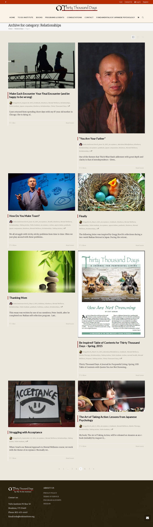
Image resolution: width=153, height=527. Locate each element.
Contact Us (128, 2)
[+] (41, 65)
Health (50, 222)
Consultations (74, 17)
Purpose (89, 358)
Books (39, 17)
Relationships (65, 103)
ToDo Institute (14, 106)
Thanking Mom (18, 297)
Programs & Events (54, 17)
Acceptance (113, 144)
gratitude (101, 148)
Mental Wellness (54, 103)
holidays (40, 307)
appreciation (59, 225)
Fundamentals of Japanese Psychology (115, 17)
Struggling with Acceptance (25, 432)
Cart (120, 2)
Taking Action (24, 225)
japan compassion (26, 106)
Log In (138, 2)
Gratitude (37, 103)
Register (145, 2)
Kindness (44, 103)
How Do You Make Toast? (24, 215)
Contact (89, 17)
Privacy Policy (50, 493)
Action (51, 225)
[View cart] (138, 17)
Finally (83, 216)
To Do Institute (25, 17)
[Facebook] (6, 2)
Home (12, 17)
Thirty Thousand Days (58, 106)
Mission (46, 504)
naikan (46, 307)
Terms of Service (51, 497)
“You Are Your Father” (92, 138)
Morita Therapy (84, 355)
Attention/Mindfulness (125, 144)
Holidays (41, 303)
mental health (132, 355)
